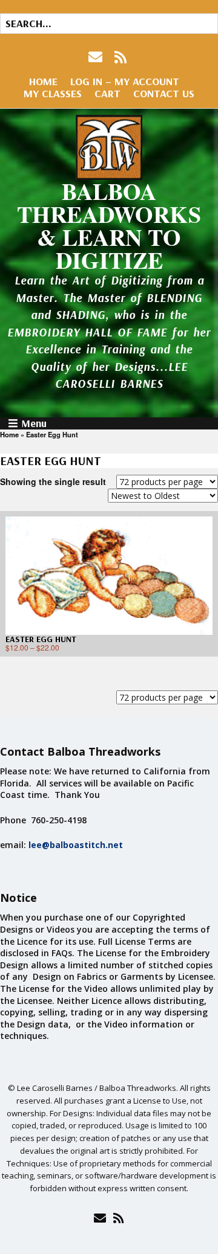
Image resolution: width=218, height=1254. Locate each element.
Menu (34, 423)
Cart (107, 93)
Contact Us (163, 93)
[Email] (99, 1217)
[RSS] (121, 57)
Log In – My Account (124, 81)
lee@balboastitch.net (75, 844)
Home (43, 81)
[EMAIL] (97, 57)
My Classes (53, 93)
